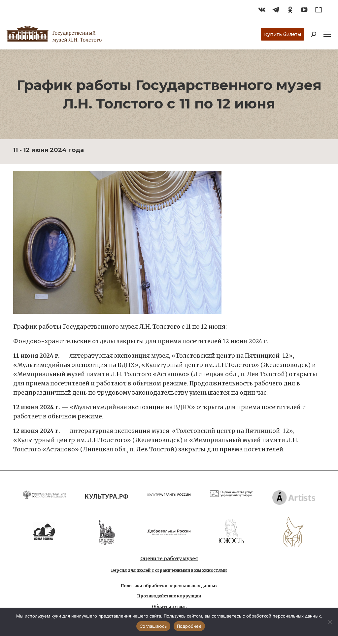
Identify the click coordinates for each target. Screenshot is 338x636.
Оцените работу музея (169, 558)
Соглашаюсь (153, 626)
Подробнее (189, 626)
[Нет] (329, 622)
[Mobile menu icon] (327, 34)
